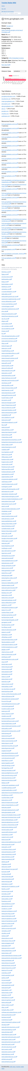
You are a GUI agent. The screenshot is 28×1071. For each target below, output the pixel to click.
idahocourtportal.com (8, 928)
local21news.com (7, 398)
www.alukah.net (6, 672)
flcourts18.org (6, 701)
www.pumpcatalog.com (9, 827)
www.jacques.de (6, 575)
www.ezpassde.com (7, 844)
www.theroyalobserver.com (10, 309)
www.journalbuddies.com (9, 583)
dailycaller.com (6, 294)
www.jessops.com (7, 563)
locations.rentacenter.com (9, 825)
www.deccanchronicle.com (9, 380)
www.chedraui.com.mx (8, 378)
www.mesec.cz (6, 953)
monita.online (6, 874)
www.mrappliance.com (8, 918)
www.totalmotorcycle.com (9, 659)
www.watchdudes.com (8, 410)
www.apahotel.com (7, 985)
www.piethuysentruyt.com (9, 296)
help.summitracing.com (9, 775)
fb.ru (3, 333)
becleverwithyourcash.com (9, 721)
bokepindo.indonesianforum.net (11, 442)
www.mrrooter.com (7, 923)
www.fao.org (5, 681)
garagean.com (6, 622)
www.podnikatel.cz (7, 960)
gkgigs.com (5, 649)
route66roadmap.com (8, 788)
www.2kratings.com (7, 765)
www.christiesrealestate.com (10, 509)
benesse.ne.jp (6, 1017)
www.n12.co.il (6, 610)
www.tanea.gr (6, 733)
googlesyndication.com (8, 96)
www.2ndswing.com (7, 526)
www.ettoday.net (7, 1032)
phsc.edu (4, 311)
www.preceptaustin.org (8, 314)
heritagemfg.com (7, 768)
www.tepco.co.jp (6, 884)
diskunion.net (6, 867)
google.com (5, 111)
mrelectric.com (6, 908)
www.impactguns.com (8, 447)
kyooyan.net (5, 871)
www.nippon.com (7, 743)
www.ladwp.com (6, 686)
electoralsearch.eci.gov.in (9, 869)
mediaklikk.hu (6, 415)
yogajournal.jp (6, 751)
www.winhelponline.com (9, 639)
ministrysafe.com (7, 829)
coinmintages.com (7, 306)
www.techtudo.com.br (8, 965)
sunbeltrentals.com (7, 528)
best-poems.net (6, 1049)
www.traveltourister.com (9, 516)
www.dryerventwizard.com (9, 755)
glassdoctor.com (6, 906)
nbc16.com (5, 319)
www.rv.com (5, 676)
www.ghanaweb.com (8, 812)
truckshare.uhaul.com (8, 849)
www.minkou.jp (6, 435)
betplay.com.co (6, 593)
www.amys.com (6, 800)
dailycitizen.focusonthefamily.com (12, 792)
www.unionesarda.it (7, 738)
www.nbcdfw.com (7, 385)
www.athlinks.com (7, 430)
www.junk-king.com (7, 913)
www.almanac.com (7, 518)
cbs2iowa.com (6, 383)
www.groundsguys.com (9, 911)
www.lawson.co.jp (7, 997)
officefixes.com (6, 637)
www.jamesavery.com (8, 852)
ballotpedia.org (6, 279)
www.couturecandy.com (9, 741)
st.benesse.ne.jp (6, 1020)
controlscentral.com (7, 758)
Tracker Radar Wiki (9, 3)
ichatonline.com (6, 437)
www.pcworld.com (7, 361)
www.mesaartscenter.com (9, 358)
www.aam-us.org (7, 536)
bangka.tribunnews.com (9, 538)
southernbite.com (7, 797)
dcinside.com (5, 894)
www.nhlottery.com (7, 857)
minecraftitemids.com (8, 301)
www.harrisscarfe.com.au (9, 746)
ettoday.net (5, 1024)
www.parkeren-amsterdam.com (11, 958)
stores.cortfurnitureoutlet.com (11, 694)
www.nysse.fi (5, 839)
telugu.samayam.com (8, 565)
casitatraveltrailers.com (8, 790)
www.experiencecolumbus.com (11, 440)
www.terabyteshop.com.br (9, 822)
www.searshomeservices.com (10, 817)
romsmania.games (7, 706)
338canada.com (6, 457)
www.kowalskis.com (7, 718)
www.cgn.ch (5, 711)
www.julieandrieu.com (8, 950)
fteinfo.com (5, 889)
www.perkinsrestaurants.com (10, 731)
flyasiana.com (6, 901)
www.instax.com (6, 992)
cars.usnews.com (7, 326)
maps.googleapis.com (8, 101)
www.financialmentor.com (9, 316)
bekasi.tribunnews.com (8, 531)
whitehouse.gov (6, 1059)
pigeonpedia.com (7, 477)
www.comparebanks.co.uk (9, 805)
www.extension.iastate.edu (9, 699)
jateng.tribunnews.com (8, 523)
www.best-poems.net (8, 1052)
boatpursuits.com (7, 459)
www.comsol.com (7, 684)
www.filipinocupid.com (8, 1034)
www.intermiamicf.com (8, 432)
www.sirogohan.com (8, 1000)
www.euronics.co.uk (7, 948)
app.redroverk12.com (8, 551)
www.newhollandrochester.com (11, 955)
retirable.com (5, 931)
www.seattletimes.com (8, 521)
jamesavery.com (6, 674)
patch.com (5, 506)
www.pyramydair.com (8, 770)
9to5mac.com (6, 272)
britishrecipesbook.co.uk (9, 647)
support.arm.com (7, 837)
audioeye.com (6, 116)
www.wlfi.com (6, 363)
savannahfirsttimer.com (8, 832)
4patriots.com (6, 553)
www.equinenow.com (8, 778)
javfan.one (5, 978)
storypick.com (6, 400)
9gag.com (4, 274)
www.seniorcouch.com (8, 504)
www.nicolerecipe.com (8, 630)
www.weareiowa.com (8, 393)
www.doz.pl (5, 543)
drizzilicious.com (6, 795)
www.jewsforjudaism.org (9, 607)
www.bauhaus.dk (7, 691)
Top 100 (4, 8)
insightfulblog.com (7, 351)
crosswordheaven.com (8, 291)
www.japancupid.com (8, 1039)
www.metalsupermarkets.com (10, 726)
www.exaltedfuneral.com (9, 560)
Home (3, 6)
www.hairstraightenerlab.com (10, 299)
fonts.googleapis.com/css (9, 124)
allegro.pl (4, 321)
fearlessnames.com (7, 625)
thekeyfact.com (6, 635)
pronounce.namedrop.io (9, 338)
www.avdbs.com (6, 899)
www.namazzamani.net (8, 412)
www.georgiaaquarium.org (10, 810)
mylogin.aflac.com (7, 1010)
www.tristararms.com (8, 968)
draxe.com (5, 331)
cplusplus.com (6, 289)
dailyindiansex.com (7, 1054)
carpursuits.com (6, 464)
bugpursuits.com (7, 462)
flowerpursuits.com (7, 467)
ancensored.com (6, 277)
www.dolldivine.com (7, 904)
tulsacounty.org (6, 669)
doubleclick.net (6, 99)
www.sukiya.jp (6, 1002)
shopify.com (5, 113)
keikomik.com (6, 514)
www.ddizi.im (5, 946)
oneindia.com (6, 973)
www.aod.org (5, 420)
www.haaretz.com (7, 390)
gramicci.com (5, 580)
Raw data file (5, 65)
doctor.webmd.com (7, 328)
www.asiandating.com (8, 1029)
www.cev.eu (5, 427)
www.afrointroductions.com (10, 1027)
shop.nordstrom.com (8, 407)
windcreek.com (6, 664)
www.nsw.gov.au (6, 667)
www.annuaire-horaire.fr (9, 588)
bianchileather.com (7, 546)
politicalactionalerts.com (9, 644)
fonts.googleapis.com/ (8, 176)
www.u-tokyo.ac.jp (7, 1005)
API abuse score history (8, 11)
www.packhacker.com (8, 1015)
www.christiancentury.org (9, 802)
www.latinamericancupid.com (10, 1042)
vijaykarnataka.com (7, 585)
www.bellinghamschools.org (10, 704)
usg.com (4, 662)
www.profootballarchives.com (10, 815)
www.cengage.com (7, 943)
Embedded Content (18, 58)
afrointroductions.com (8, 1047)
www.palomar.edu (7, 558)
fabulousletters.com (7, 642)
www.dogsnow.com (7, 748)
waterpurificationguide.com (10, 489)
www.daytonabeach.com (9, 422)
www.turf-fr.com (6, 970)
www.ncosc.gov (6, 454)
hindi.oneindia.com (7, 975)
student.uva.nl (6, 716)
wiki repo (12, 1067)
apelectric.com (6, 605)
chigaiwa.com (6, 864)
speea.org (4, 936)
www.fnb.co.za (6, 573)
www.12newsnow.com (8, 405)
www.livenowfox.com (8, 375)
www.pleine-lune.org (8, 501)
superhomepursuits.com (9, 484)
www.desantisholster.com (9, 753)
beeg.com (4, 282)
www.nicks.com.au (7, 597)
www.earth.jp (5, 987)
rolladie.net (5, 449)
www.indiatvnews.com (8, 723)
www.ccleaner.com (7, 713)
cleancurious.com (7, 652)
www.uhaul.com (6, 679)
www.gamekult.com (7, 570)
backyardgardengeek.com (9, 620)
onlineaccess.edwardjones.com (11, 1012)
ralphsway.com (6, 481)
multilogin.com (6, 548)
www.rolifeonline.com (8, 602)
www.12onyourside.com (9, 388)
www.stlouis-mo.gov (8, 963)
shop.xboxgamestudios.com (10, 336)
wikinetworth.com (7, 491)
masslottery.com (6, 834)
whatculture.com (7, 938)
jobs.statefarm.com (7, 417)
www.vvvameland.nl (7, 859)
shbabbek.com (6, 511)
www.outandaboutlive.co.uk (10, 353)
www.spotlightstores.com (9, 773)
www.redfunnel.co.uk (8, 590)
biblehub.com (6, 286)
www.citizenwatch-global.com (10, 1022)
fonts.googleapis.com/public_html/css (13, 253)
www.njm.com (6, 348)
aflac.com (4, 1007)
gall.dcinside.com (7, 896)
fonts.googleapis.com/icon (9, 133)
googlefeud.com (6, 926)
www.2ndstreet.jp (7, 876)
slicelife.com (5, 933)
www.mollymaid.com (8, 916)
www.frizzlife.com (7, 365)
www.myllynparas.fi (7, 696)
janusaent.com (6, 104)
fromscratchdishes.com (9, 304)
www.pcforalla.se (7, 368)
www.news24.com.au (8, 370)
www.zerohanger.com (8, 402)
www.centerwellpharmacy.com (11, 842)
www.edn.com (6, 847)
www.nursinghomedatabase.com (11, 499)
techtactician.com (7, 617)
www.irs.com (5, 632)
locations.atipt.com (7, 709)
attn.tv (3, 109)
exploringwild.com (7, 763)
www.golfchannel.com (8, 395)
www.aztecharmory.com (9, 341)
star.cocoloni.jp (6, 983)
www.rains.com (6, 595)
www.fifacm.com (6, 760)
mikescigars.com (7, 541)
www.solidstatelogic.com (9, 820)
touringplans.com (7, 452)
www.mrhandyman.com (9, 921)
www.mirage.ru (6, 346)
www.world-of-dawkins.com (10, 886)
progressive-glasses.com (9, 479)
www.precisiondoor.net (8, 780)
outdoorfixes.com (7, 612)
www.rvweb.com (6, 444)
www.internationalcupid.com (10, 1037)
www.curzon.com (7, 568)
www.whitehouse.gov (8, 1062)
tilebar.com (5, 783)
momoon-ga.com (7, 891)
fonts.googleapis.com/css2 (9, 128)
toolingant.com (6, 486)
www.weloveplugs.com (8, 600)
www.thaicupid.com (7, 1044)
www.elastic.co (6, 990)
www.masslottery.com (8, 854)
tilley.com (4, 343)
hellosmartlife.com (7, 469)
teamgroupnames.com (8, 615)
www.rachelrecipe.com (8, 654)
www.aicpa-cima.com (8, 941)
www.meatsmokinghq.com (9, 496)
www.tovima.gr (6, 736)
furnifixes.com (6, 627)
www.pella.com (6, 728)
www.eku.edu (6, 807)
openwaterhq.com (7, 474)
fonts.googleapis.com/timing (10, 245)
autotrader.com (6, 324)
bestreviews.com (7, 284)
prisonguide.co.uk (7, 356)
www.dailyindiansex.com (9, 1057)
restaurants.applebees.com (10, 785)
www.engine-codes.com (9, 578)
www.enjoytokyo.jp (7, 879)
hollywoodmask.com (8, 472)
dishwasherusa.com (7, 556)
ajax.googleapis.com (8, 106)
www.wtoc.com (6, 373)
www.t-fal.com (6, 533)
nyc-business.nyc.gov (8, 689)
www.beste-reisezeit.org (9, 494)
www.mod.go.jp (6, 881)
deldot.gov (5, 862)
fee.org (4, 425)
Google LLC (9, 26)
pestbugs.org (5, 657)
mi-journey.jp (5, 980)
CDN (10, 58)
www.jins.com (6, 995)
